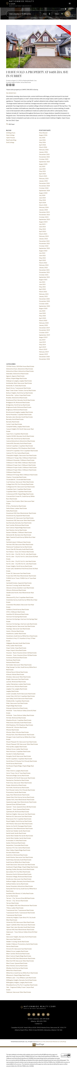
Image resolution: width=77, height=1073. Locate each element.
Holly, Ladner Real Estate (14, 645)
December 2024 (44, 183)
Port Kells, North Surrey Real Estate (17, 787)
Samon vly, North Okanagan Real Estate (19, 826)
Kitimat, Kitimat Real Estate (15, 674)
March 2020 (43, 320)
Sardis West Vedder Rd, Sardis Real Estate (19, 836)
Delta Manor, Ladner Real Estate (16, 508)
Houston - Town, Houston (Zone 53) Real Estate (21, 655)
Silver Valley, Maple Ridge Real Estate (18, 850)
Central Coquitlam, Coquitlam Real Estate (19, 446)
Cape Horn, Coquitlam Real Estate (17, 434)
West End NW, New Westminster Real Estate (20, 958)
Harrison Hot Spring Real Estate (16, 617)
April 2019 (42, 347)
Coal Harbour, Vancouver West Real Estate (20, 482)
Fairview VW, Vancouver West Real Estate (19, 544)
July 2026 (42, 137)
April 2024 (42, 202)
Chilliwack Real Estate (13, 472)
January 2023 (43, 238)
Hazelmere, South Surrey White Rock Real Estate (21, 636)
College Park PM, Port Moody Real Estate (19, 484)
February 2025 (44, 178)
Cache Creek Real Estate (14, 424)
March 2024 (43, 205)
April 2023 (42, 231)
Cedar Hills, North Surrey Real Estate (18, 438)
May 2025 (42, 171)
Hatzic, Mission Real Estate (15, 631)
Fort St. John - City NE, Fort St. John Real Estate (21, 554)
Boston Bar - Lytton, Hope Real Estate (18, 395)
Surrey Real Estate (12, 896)
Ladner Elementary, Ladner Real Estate (18, 684)
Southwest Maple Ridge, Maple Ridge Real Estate (22, 867)
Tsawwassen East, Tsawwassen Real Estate (20, 910)
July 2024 (42, 195)
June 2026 (42, 140)
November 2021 (44, 272)
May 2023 (42, 229)
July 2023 (42, 224)
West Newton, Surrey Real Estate (16, 965)
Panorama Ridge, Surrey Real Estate (17, 775)
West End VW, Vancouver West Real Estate (20, 961)
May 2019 (42, 344)
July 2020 (42, 311)
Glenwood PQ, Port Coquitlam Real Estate (19, 597)
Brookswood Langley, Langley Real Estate (19, 412)
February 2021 (44, 294)
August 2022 (43, 251)
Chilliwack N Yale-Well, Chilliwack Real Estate (21, 462)
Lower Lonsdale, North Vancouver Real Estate (20, 694)
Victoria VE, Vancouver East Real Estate (19, 949)
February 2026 (44, 149)
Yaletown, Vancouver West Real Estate (18, 992)
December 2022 (44, 241)
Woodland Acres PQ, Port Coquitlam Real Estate (21, 985)
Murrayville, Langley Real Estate (16, 746)
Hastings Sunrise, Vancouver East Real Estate (20, 626)
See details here (11, 93)
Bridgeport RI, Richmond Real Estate (18, 402)
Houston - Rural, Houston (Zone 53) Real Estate (21, 653)
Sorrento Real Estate (12, 852)
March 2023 (43, 234)
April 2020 (42, 318)
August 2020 (43, 308)
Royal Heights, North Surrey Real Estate (19, 821)
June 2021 (42, 284)
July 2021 (42, 282)
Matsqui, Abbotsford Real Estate (17, 708)
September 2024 (44, 190)
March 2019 (43, 349)
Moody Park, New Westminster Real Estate (20, 734)
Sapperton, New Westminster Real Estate (19, 828)
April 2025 (42, 174)
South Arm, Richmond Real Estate (17, 855)
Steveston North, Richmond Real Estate (18, 874)
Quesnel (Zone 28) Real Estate (15, 804)
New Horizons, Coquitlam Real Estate (18, 751)
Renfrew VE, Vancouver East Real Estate (19, 816)
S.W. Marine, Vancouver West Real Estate (19, 823)
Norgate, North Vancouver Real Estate (18, 756)
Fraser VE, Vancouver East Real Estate (18, 573)
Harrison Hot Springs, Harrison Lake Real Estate (21, 624)
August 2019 (43, 337)
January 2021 (43, 296)
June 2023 (42, 226)
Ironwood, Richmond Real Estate (16, 657)
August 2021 (43, 279)
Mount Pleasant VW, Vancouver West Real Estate (22, 744)
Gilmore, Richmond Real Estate (16, 590)
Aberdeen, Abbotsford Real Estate (17, 373)
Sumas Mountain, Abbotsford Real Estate (19, 886)
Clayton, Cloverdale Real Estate (16, 477)
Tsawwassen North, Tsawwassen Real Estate (20, 913)
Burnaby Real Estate (12, 422)
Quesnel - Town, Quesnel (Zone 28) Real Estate (21, 807)
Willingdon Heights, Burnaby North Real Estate (21, 980)
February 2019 (44, 352)
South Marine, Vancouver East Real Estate (19, 857)
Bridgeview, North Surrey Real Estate (18, 405)
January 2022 (43, 267)
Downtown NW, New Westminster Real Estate (21, 513)
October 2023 (43, 217)
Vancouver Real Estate (13, 939)
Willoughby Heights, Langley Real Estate (19, 982)
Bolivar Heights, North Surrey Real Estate (19, 393)
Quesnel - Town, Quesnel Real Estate (17, 809)
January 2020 (43, 325)
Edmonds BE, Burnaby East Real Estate (18, 535)
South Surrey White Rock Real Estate (18, 862)
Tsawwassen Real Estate (14, 915)
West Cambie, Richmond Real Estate (18, 953)
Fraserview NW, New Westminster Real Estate (21, 576)
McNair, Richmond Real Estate (16, 718)
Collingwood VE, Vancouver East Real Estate (20, 487)
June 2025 (42, 169)
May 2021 (42, 287)
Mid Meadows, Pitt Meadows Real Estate (19, 725)
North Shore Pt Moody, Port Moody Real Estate (21, 761)
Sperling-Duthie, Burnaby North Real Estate (20, 869)
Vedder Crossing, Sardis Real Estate (17, 941)
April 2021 (42, 289)
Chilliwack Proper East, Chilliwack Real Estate (21, 465)
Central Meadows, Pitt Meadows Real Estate (20, 448)
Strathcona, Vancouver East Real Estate (18, 879)
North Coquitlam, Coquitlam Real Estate (19, 758)
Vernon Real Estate (12, 946)
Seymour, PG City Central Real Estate (18, 848)
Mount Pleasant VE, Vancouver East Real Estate (21, 742)
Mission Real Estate (12, 730)
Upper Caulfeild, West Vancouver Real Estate (20, 925)
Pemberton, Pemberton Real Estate (17, 780)
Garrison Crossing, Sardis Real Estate (18, 585)
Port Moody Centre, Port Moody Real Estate (20, 790)
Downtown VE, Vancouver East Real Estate (20, 518)
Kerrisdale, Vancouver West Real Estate (19, 665)
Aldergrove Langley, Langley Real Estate (19, 381)
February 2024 (44, 207)
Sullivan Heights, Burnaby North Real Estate (20, 881)
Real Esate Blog (11, 140)
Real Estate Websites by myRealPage (56, 1041)
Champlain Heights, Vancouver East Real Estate (21, 455)
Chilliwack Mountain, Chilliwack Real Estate (20, 460)
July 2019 (42, 340)
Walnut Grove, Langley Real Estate (17, 951)
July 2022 (42, 253)
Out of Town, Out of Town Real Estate (18, 773)
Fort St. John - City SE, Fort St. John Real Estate (21, 561)
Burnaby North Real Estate (14, 419)
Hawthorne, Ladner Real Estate (16, 633)
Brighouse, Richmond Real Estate (16, 410)
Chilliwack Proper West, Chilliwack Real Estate (21, 470)
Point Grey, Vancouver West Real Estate (19, 783)
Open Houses (10, 137)
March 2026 (43, 147)
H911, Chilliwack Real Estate (15, 612)
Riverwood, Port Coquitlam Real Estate (18, 819)
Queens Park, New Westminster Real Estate (20, 799)
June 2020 (42, 313)
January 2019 (43, 354)
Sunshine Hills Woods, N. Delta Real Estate (19, 893)
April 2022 (42, 260)
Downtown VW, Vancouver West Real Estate (20, 520)
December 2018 (44, 356)
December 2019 (44, 328)
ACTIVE (62, 8)
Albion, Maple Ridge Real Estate (16, 378)
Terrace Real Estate (12, 903)
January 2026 (43, 152)
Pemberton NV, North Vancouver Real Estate (20, 778)
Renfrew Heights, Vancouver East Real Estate (20, 814)
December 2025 (44, 154)
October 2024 (43, 188)
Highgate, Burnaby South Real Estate (18, 643)
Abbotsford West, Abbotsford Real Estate (20, 371)
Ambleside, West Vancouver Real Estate (19, 383)
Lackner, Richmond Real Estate (16, 681)
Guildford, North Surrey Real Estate (17, 609)
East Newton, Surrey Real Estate (16, 530)
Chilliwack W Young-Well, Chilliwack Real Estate (21, 475)
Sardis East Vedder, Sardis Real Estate (18, 831)
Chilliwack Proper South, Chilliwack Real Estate (21, 467)
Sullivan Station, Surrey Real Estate (21, 82)
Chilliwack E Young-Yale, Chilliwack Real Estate (21, 458)
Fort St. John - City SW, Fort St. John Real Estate (21, 564)
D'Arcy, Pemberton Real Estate (16, 506)
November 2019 (44, 330)
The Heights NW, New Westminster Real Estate (21, 905)
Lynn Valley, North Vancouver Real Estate (19, 698)
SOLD (69, 8)
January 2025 (43, 181)
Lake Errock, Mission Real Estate (16, 686)
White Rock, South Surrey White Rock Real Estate (22, 973)
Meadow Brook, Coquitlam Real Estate (18, 720)
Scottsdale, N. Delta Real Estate (16, 840)
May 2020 (42, 316)
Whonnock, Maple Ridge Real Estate (18, 975)
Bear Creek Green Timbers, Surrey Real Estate (21, 390)
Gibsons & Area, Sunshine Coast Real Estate (20, 588)
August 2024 (43, 193)
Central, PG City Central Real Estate (17, 453)
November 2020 (44, 301)
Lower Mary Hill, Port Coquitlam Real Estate (20, 696)
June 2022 (42, 255)
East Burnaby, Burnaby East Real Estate (18, 523)
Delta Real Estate (11, 511)
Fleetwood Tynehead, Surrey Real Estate (19, 547)
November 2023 (44, 214)
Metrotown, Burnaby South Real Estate (18, 722)
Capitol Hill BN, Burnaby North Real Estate (20, 436)
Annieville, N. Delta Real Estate (16, 385)
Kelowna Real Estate (12, 662)
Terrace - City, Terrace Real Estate (17, 900)
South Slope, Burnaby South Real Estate (18, 860)
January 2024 (43, 210)
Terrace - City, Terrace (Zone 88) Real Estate (20, 898)
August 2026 (43, 135)
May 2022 (42, 258)
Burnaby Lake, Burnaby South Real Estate (19, 417)
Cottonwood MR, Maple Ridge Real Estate (20, 494)
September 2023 (44, 219)
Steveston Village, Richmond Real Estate (19, 876)
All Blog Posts (10, 133)
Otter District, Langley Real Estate (17, 771)
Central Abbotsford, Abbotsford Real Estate (20, 441)
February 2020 (44, 323)
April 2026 (42, 145)
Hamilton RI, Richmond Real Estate (17, 614)
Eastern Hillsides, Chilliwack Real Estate (19, 532)
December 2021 (44, 270)
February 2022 (44, 265)
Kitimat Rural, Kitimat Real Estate (17, 672)
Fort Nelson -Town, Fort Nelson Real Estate (20, 552)
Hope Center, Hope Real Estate (16, 648)
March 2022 (43, 263)
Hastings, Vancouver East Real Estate (18, 629)
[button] (29, 1014)
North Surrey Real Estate (14, 763)
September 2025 (44, 161)
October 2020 (43, 303)
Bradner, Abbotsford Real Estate (16, 398)
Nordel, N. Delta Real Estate (15, 754)
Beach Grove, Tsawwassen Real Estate (18, 388)
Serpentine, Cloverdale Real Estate (17, 845)
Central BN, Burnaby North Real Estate (18, 443)
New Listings (10, 135)
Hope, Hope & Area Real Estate (16, 650)
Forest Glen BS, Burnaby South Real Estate (19, 549)
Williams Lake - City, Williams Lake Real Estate (21, 977)
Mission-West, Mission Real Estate (17, 732)
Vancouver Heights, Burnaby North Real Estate (21, 937)
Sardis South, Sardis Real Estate (16, 833)
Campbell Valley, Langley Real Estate (18, 426)
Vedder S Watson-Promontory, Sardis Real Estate (22, 944)
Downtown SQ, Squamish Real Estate (18, 515)
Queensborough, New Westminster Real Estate (21, 802)
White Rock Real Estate (13, 970)
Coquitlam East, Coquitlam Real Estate (18, 489)
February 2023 (44, 236)
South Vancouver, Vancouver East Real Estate (20, 864)
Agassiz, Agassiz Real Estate (15, 376)
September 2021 (44, 277)
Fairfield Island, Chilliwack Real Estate (18, 542)
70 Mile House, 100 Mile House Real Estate (20, 366)
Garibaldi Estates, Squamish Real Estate (19, 583)
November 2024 (44, 186)
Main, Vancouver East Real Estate (17, 703)
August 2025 (43, 164)
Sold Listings (10, 142)
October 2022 (43, 246)
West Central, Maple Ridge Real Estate (18, 956)
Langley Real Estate (12, 691)
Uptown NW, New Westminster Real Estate (20, 929)
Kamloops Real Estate (13, 660)
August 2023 (43, 222)
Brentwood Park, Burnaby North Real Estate (20, 400)
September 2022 (44, 248)
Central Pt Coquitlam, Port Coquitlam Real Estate (22, 450)
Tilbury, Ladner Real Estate (14, 908)
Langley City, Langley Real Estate (16, 689)
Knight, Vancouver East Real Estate (17, 679)
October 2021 (43, 275)
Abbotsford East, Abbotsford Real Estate (19, 369)
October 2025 (43, 159)
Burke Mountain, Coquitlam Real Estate (19, 414)
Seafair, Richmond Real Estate (15, 843)
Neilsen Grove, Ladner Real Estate (17, 749)
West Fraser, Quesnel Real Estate (16, 963)
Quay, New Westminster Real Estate (17, 795)
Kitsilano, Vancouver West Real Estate (18, 677)
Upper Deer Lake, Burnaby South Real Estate (20, 927)
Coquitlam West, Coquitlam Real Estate (19, 491)
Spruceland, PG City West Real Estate (18, 872)
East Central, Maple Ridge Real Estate (18, 527)
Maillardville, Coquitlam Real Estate (17, 701)
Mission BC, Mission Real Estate (16, 727)
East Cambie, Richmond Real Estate (17, 525)
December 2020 (44, 299)
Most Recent (43, 133)
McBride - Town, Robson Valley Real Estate (20, 715)
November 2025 (44, 157)
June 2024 (42, 198)
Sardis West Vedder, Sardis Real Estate (18, 838)
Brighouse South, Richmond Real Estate (18, 407)
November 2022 (44, 243)
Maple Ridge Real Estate (14, 706)
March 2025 (43, 176)
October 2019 (43, 332)
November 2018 (44, 359)
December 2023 (44, 212)
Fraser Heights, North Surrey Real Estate (19, 566)
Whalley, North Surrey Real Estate (17, 968)
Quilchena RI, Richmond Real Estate (17, 811)
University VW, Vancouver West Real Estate (20, 922)
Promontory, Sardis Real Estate (16, 792)
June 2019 (42, 342)
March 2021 (43, 291)
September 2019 (44, 335)
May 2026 (42, 142)
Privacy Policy (42, 1041)
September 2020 (44, 306)
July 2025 (42, 166)
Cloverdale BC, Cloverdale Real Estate (18, 479)
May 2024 (42, 200)
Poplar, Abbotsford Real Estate (16, 785)
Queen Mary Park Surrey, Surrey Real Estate (20, 797)
